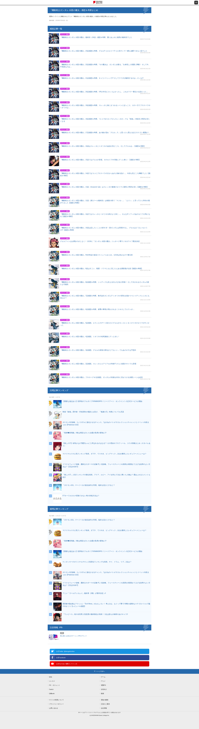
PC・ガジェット (54, 685)
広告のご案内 (105, 704)
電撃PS (103, 685)
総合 (50, 677)
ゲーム (103, 677)
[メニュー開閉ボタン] (196, 2)
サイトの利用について (56, 700)
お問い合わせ (53, 708)
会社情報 (104, 708)
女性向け (104, 689)
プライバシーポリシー (56, 704)
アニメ (103, 681)
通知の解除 (104, 700)
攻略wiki (52, 693)
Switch (51, 689)
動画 (102, 693)
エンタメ (52, 681)
